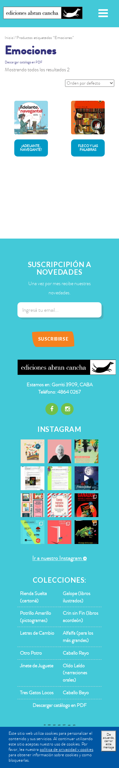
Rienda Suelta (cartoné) (33, 597)
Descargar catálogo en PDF (23, 62)
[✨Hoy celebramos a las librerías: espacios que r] (59, 532)
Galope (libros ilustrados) (76, 597)
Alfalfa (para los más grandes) (78, 637)
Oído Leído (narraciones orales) (75, 673)
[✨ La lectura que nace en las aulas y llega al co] (86, 505)
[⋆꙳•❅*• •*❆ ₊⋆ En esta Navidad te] (59, 505)
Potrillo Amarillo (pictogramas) (35, 617)
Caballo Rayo (76, 653)
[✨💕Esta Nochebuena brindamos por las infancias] (86, 478)
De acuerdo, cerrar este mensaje (109, 741)
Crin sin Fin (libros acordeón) (80, 617)
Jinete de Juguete (36, 665)
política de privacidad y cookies (66, 749)
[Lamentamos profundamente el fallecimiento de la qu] (59, 451)
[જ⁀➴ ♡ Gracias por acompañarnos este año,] (86, 451)
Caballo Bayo (76, 692)
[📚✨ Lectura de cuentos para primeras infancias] (32, 505)
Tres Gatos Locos (37, 692)
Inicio (9, 38)
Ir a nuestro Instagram (57, 558)
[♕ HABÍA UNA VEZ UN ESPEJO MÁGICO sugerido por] (59, 478)
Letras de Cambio (37, 633)
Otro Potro (31, 653)
